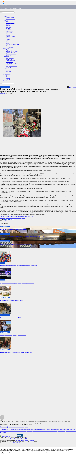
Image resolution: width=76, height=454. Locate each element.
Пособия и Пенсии (11, 36)
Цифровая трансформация (12, 44)
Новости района (10, 17)
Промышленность (10, 52)
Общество (5, 20)
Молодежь (8, 29)
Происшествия (6, 74)
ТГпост (5, 220)
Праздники (9, 37)
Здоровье (8, 24)
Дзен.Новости (6, 80)
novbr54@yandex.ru (29, 440)
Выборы (8, 70)
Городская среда (10, 58)
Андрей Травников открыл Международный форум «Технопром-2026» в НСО (17, 283)
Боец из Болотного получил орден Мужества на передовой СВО (16, 216)
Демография (9, 59)
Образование (9, 31)
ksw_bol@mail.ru (20, 440)
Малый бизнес (9, 62)
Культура (8, 28)
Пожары (8, 78)
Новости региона (10, 19)
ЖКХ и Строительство (12, 51)
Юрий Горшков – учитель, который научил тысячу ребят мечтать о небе (16, 352)
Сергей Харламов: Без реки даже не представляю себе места (16, 244)
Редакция (2, 93)
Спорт (7, 43)
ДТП (7, 75)
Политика (5, 68)
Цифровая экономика (11, 66)
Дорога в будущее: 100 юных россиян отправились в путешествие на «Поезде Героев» (18, 265)
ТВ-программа (9, 47)
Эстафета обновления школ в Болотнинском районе (14, 229)
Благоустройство (10, 23)
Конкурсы (8, 27)
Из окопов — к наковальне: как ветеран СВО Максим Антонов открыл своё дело (22, 236)
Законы (8, 72)
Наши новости (3, 5)
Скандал (8, 79)
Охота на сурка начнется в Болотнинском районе (12, 218)
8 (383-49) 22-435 (14, 438)
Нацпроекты (6, 56)
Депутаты (8, 71)
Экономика (6, 48)
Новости (5, 16)
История (8, 25)
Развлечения (9, 45)
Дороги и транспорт (11, 50)
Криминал (8, 76)
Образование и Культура (12, 63)
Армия (7, 21)
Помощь (8, 35)
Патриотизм (9, 32)
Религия (8, 39)
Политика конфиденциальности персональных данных (14, 427)
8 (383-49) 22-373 (23, 438)
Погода (8, 33)
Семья (7, 41)
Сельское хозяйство (11, 54)
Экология (8, 55)
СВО (7, 40)
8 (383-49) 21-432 (16, 442)
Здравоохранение (10, 60)
